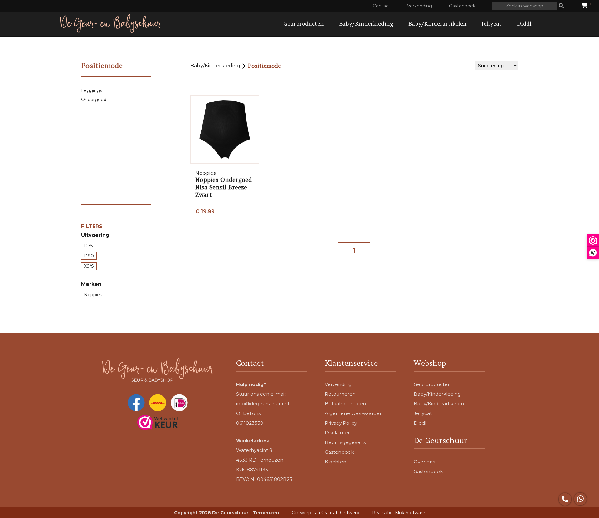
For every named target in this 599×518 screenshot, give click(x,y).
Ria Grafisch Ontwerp (336, 513)
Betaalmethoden (345, 404)
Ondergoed (93, 99)
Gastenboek (462, 6)
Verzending (419, 6)
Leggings (91, 90)
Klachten (335, 462)
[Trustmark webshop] (157, 423)
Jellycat (492, 23)
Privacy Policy (341, 423)
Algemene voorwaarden (354, 413)
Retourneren (340, 394)
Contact (381, 6)
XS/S (89, 266)
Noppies (93, 294)
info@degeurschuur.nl (262, 404)
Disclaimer (337, 433)
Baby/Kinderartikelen (437, 23)
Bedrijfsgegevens (345, 442)
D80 (89, 256)
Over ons (424, 462)
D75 (88, 245)
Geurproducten (303, 23)
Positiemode (264, 65)
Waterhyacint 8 (254, 450)
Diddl (524, 23)
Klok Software (410, 513)
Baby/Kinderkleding (366, 23)
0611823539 (249, 423)
